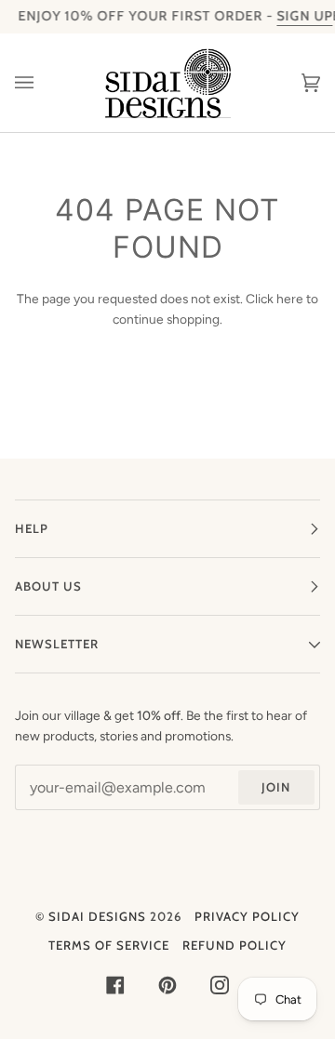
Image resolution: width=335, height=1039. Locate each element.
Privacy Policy (247, 916)
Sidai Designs (97, 916)
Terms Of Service (108, 945)
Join (275, 786)
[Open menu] (43, 82)
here (289, 298)
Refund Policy (234, 945)
